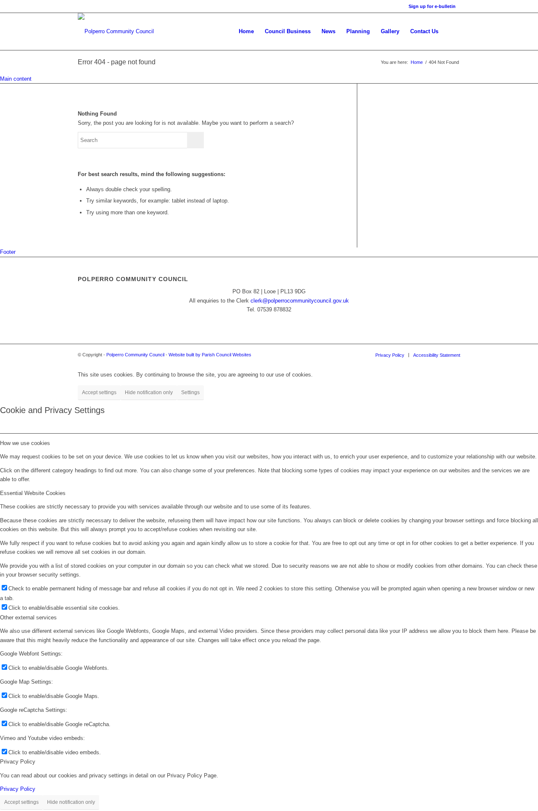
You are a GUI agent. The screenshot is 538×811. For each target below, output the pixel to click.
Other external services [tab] (28, 617)
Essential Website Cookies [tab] (33, 493)
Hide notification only (149, 392)
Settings (190, 392)
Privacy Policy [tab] (17, 761)
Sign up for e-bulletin (432, 6)
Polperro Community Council (135, 354)
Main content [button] (16, 79)
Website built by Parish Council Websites (210, 354)
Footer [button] (8, 252)
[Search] (452, 31)
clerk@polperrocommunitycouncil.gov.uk (300, 301)
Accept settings (99, 392)
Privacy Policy (17, 789)
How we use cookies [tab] (25, 443)
